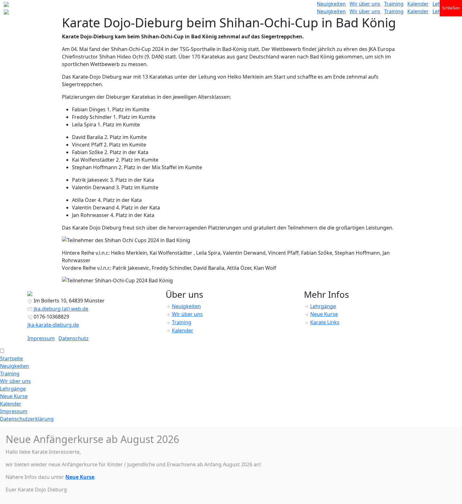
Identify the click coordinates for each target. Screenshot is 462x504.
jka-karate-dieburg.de (53, 324)
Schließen (450, 8)
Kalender (418, 3)
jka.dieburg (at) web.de (61, 308)
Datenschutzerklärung (27, 418)
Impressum (41, 338)
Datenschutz (73, 338)
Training (394, 3)
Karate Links (324, 322)
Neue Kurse (324, 314)
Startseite (11, 358)
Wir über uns (364, 3)
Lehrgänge (323, 306)
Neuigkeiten (331, 3)
